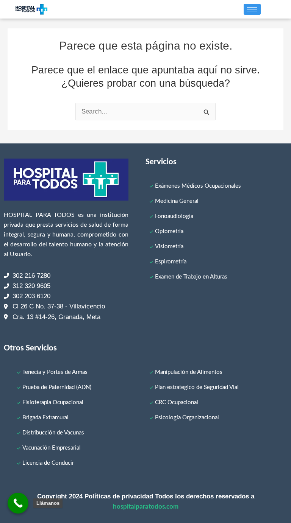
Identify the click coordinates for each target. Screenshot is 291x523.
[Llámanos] (18, 503)
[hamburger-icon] (252, 9)
